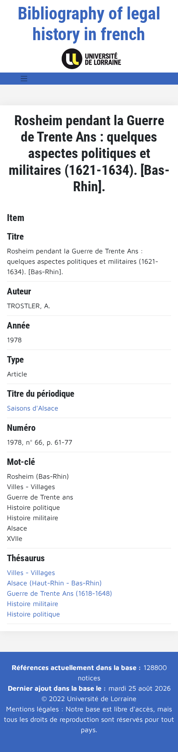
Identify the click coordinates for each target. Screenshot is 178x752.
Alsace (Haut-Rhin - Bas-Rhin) (54, 583)
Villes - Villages (31, 572)
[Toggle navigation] (24, 79)
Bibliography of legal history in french (89, 23)
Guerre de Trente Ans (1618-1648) (59, 593)
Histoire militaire (32, 603)
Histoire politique (33, 614)
